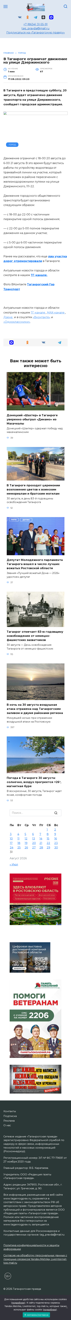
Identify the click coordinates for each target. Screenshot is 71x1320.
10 (11, 838)
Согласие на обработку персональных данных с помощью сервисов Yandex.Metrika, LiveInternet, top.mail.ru (35, 1259)
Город (12, 144)
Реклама (9, 1120)
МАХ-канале (56, 312)
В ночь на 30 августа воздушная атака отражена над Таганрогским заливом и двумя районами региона (35, 709)
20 (34, 843)
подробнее (18, 1302)
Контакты (9, 1111)
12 (26, 838)
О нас (7, 1125)
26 (26, 847)
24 (11, 847)
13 (33, 838)
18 (18, 843)
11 (18, 838)
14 (40, 838)
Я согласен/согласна (36, 1314)
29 (48, 847)
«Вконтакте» (41, 317)
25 (19, 847)
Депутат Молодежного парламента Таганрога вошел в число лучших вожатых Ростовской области (35, 564)
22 (48, 843)
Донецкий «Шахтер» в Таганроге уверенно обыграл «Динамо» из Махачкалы (32, 419)
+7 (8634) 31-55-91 (35, 24)
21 (40, 843)
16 (55, 838)
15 (48, 838)
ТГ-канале (38, 312)
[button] (11, 342)
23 (56, 843)
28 (41, 847)
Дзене (8, 317)
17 (11, 843)
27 (34, 847)
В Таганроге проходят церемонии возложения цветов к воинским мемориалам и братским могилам (33, 489)
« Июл (14, 864)
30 (56, 847)
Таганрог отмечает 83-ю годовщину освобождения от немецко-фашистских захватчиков (35, 636)
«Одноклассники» (16, 321)
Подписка (10, 1116)
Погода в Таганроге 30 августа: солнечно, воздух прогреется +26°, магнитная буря (34, 782)
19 (26, 843)
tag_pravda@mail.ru (35, 28)
